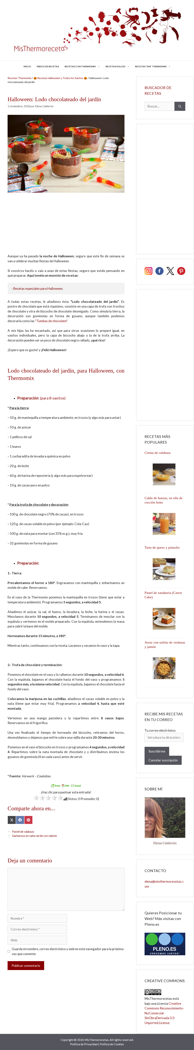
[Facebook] (159, 271)
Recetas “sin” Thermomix (151, 66)
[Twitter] (170, 271)
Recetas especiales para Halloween (38, 288)
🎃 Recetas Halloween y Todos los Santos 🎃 (60, 78)
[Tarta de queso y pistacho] (165, 569)
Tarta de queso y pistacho (162, 547)
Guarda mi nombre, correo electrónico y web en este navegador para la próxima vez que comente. (68, 951)
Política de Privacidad (84, 1044)
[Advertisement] (66, 225)
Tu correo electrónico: (160, 730)
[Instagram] (149, 271)
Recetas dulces (115, 66)
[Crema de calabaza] (165, 474)
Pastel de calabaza (23, 831)
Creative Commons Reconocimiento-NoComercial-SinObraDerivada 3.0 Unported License (164, 1013)
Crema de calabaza (158, 453)
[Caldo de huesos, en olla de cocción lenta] (165, 524)
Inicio (27, 66)
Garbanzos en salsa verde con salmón (34, 835)
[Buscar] (179, 106)
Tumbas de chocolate (51, 321)
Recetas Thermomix (19, 78)
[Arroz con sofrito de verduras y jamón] (165, 668)
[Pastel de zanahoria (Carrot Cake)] (165, 619)
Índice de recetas (48, 66)
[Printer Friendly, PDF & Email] (66, 785)
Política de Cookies (112, 1044)
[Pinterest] (181, 271)
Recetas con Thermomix (80, 66)
